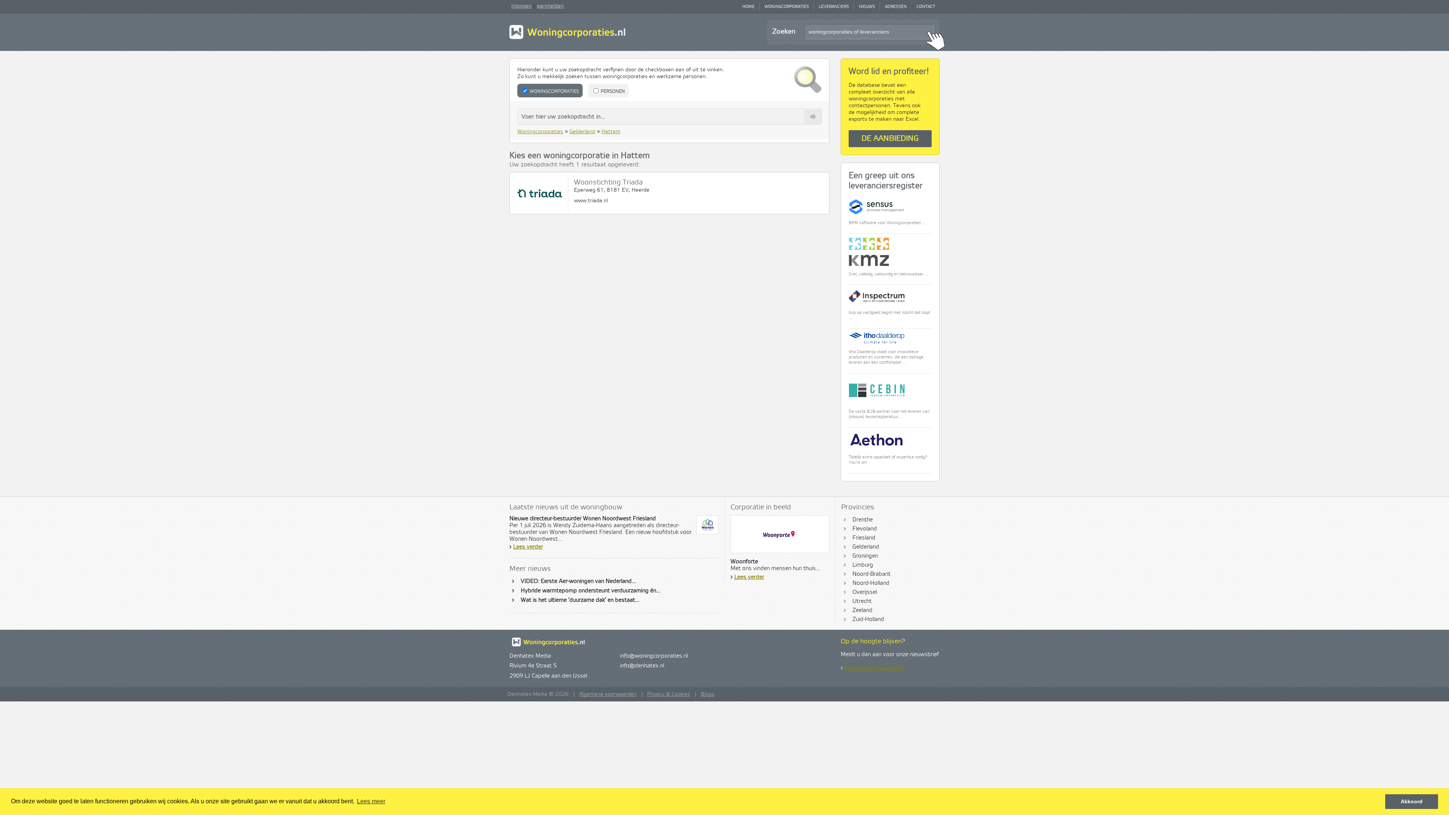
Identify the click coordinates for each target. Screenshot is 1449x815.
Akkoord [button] (1412, 801)
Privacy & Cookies (668, 694)
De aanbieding (890, 138)
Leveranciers (834, 6)
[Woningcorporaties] (567, 38)
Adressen (896, 6)
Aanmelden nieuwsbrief (873, 668)
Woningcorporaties (786, 6)
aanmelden (550, 6)
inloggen (521, 6)
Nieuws (867, 6)
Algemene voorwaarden (608, 694)
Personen (612, 91)
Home (748, 6)
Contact (926, 6)
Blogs (707, 694)
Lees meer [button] (371, 801)
